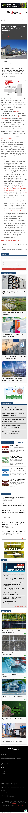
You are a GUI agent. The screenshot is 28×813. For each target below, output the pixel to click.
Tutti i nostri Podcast (20, 607)
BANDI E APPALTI (15, 445)
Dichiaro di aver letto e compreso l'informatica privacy (14, 263)
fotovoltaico (8, 249)
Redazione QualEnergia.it (8, 36)
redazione (14, 803)
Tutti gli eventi (21, 538)
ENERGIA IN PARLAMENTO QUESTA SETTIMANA (17, 480)
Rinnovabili (22, 16)
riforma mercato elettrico (16, 250)
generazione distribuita (17, 249)
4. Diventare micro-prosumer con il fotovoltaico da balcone (12, 597)
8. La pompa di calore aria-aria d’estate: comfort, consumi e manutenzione (14, 579)
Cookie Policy (9, 812)
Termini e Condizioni (16, 807)
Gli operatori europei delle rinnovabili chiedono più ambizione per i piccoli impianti (15, 188)
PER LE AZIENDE (5, 781)
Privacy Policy (3, 812)
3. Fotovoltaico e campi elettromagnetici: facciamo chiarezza (13, 602)
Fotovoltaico (4, 16)
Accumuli (3, 63)
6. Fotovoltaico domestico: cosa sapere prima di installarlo (13, 589)
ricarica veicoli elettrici (6, 250)
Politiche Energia (13, 16)
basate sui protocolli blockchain (12, 210)
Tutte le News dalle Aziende (17, 438)
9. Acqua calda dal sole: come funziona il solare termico (14, 574)
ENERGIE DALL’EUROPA (16, 468)
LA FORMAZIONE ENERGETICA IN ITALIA (16, 457)
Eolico (2, 776)
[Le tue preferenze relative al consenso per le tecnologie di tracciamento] (25, 811)
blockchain (3, 249)
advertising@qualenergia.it (9, 784)
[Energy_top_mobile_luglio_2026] (14, 5)
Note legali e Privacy (17, 805)
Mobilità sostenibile (5, 19)
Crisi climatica (3, 777)
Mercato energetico (15, 63)
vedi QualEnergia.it (6, 138)
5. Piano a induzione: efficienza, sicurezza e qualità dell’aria (11, 593)
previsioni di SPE (18, 111)
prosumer (24, 249)
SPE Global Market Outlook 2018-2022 (11, 240)
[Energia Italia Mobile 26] (14, 392)
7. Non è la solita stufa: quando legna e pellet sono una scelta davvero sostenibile (13, 584)
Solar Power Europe (10, 251)
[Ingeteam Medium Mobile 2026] (14, 87)
